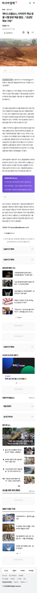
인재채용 (20, 575)
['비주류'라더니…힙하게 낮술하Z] (8, 521)
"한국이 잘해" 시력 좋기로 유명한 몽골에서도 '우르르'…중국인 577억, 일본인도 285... (18, 189)
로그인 (6, 571)
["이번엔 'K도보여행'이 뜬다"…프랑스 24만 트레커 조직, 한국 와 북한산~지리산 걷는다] (29, 483)
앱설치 (14, 571)
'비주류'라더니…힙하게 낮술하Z (25, 517)
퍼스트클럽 (5, 579)
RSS (24, 579)
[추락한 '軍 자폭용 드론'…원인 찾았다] (8, 551)
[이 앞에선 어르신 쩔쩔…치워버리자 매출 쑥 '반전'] (8, 531)
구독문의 (12, 579)
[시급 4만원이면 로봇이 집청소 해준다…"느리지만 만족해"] (7, 286)
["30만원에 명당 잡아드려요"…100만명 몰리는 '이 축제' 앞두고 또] (7, 277)
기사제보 (19, 579)
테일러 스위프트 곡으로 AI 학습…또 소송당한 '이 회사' (24, 301)
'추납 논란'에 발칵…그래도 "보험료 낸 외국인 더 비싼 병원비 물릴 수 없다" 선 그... (18, 186)
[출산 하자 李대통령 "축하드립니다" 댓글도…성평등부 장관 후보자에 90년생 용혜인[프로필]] (29, 454)
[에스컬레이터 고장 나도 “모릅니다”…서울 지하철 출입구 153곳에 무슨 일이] (8, 541)
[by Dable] (31, 491)
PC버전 (23, 571)
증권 (3, 9)
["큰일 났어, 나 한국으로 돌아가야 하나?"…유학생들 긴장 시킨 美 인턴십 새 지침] (7, 314)
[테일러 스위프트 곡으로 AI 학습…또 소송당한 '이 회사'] (7, 304)
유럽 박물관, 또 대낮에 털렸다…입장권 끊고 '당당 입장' (24, 292)
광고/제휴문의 (12, 575)
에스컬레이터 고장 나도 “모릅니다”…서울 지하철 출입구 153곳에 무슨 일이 (25, 537)
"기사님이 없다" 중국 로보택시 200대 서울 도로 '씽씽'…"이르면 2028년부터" (18, 182)
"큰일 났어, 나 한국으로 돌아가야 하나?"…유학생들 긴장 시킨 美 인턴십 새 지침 (24, 311)
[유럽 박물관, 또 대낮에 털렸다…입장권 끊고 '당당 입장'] (7, 295)
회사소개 (4, 575)
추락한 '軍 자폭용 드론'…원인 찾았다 (25, 547)
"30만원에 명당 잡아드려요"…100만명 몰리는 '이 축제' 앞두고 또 (24, 274)
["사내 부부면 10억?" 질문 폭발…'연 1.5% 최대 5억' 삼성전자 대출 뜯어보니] (29, 473)
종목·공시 (9, 9)
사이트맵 (31, 571)
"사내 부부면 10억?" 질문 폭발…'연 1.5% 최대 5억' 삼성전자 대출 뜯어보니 (13, 471)
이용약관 (16, 582)
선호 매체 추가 (9, 33)
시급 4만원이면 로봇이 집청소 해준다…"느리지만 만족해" (24, 283)
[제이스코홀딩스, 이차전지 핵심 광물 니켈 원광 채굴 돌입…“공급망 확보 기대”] (18, 52)
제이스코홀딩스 (8, 80)
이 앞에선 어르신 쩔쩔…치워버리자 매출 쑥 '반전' (25, 527)
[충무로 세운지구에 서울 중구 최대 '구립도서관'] (29, 464)
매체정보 (22, 582)
